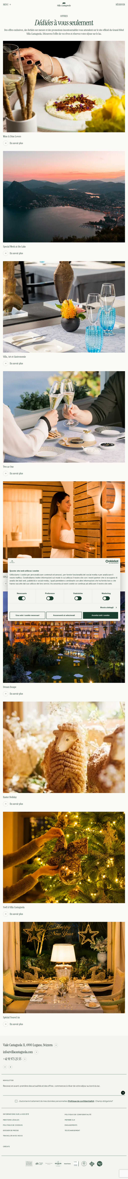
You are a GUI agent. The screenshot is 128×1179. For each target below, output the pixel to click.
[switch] (50, 598)
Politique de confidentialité (81, 1101)
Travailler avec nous (13, 1136)
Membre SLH (70, 1120)
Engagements (71, 1125)
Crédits (6, 1146)
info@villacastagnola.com (18, 1052)
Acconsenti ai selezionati (64, 615)
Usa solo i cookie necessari (27, 615)
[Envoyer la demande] (123, 1093)
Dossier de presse (11, 1130)
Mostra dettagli (107, 607)
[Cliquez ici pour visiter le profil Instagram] (10, 1067)
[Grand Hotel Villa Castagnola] (64, 4)
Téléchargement (72, 1130)
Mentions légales (11, 1120)
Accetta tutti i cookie (101, 615)
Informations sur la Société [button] (16, 1114)
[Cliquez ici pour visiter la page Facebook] (5, 1067)
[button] (7, 4)
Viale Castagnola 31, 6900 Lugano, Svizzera (27, 1045)
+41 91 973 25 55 (12, 1059)
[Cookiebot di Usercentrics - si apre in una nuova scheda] (107, 562)
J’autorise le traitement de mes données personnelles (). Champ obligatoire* (66, 1101)
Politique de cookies (13, 1125)
